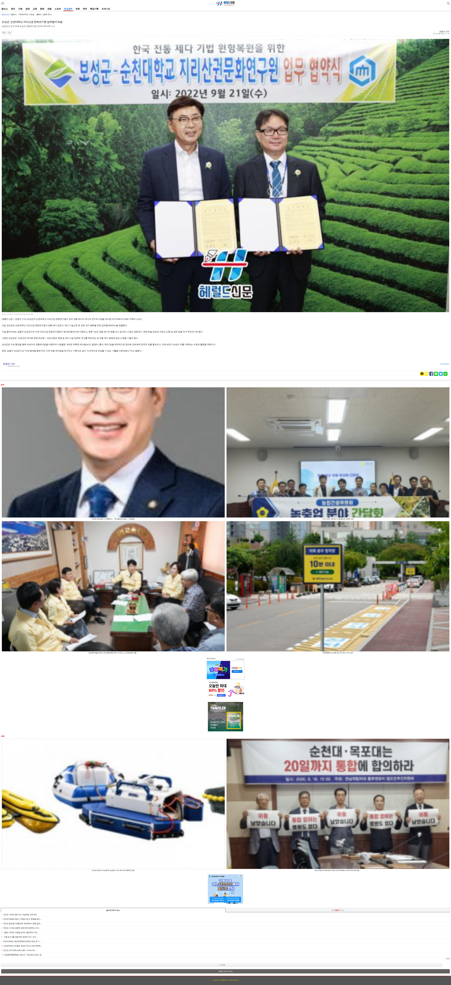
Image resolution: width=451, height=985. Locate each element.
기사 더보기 (444, 364)
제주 (85, 9)
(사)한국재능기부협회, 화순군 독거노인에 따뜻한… (21, 946)
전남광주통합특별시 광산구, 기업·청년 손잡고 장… (22, 955)
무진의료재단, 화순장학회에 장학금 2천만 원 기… (21, 941)
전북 (78, 9)
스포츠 (58, 9)
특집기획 (94, 9)
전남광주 (68, 9)
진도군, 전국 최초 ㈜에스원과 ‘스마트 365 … (19, 950)
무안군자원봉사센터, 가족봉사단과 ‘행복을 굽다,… (21, 919)
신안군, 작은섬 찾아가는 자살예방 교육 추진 (19, 915)
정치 (13, 9)
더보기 (448, 959)
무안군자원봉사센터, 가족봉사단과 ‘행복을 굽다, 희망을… (34, 14)
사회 (20, 9)
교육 (35, 9)
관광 (49, 9)
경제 (27, 9)
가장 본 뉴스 (337, 910)
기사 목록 (221, 965)
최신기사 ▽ (7, 15)
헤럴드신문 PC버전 (226, 971)
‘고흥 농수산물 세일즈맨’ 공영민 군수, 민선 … (19, 937)
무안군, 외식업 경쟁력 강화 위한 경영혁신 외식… (21, 928)
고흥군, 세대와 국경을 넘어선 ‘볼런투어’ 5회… (20, 932)
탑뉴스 (5, 9)
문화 (42, 9)
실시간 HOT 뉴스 (113, 910)
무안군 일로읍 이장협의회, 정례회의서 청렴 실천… (21, 923)
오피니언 (106, 9)
